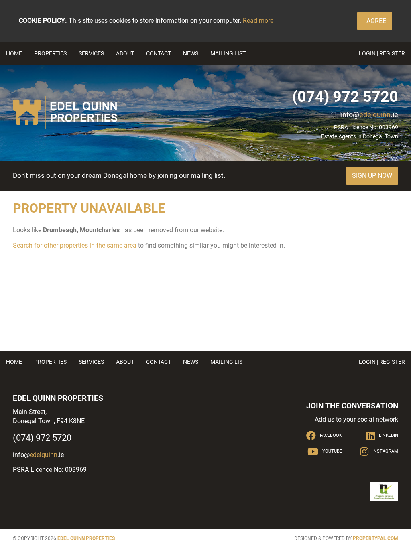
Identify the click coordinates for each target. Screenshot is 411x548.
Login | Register (382, 53)
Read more (258, 20)
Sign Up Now (372, 175)
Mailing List (228, 53)
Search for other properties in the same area (74, 245)
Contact (158, 53)
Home (14, 53)
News (190, 53)
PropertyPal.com (375, 538)
